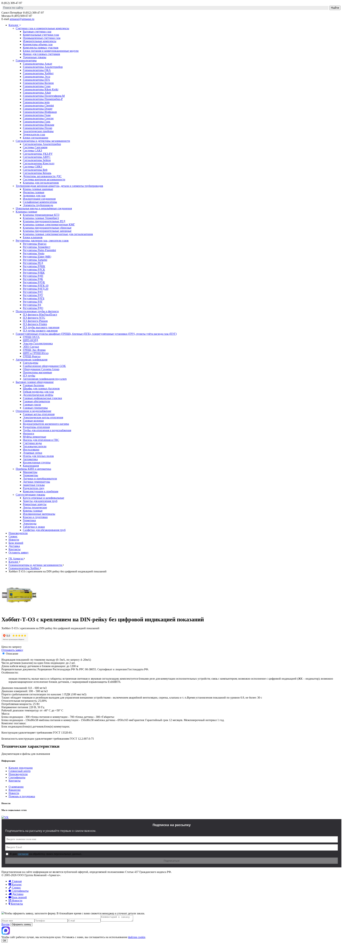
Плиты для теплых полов (38, 456)
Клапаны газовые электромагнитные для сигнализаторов (58, 234)
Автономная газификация (31, 359)
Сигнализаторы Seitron (37, 160)
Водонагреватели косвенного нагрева (46, 423)
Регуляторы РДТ (33, 292)
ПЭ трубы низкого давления (40, 330)
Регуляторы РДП (33, 275)
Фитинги (28, 433)
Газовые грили (32, 404)
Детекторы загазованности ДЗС (42, 176)
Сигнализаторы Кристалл (38, 163)
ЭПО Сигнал (31, 346)
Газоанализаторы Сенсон (38, 118)
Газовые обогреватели (36, 401)
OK (4, 940)
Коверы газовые (33, 510)
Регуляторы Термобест (36, 247)
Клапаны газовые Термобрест (41, 218)
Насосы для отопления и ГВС (41, 439)
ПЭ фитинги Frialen (35, 324)
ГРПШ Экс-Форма (34, 349)
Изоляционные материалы (39, 513)
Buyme (5, 924)
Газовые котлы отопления (38, 414)
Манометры (30, 472)
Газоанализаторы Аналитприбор (43, 66)
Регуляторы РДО (33, 308)
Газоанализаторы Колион (38, 83)
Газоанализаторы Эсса (36, 76)
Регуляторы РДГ (33, 301)
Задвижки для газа (34, 195)
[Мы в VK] (5, 817)
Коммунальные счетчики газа (41, 34)
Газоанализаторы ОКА (37, 70)
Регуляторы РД (32, 304)
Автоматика (30, 459)
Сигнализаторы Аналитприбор (42, 144)
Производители (18, 533)
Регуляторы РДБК (34, 272)
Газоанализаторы (26, 60)
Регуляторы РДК (33, 279)
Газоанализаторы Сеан (37, 86)
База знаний (16, 542)
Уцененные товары (34, 57)
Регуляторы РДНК (34, 266)
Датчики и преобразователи (40, 478)
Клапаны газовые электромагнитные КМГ (49, 224)
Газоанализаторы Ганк (36, 121)
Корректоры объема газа (38, 44)
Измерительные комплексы (39, 41)
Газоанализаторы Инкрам (38, 124)
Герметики (29, 520)
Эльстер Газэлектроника (38, 343)
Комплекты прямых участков (40, 47)
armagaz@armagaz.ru (22, 19)
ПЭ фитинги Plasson (35, 320)
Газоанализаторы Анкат (37, 63)
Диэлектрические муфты (38, 394)
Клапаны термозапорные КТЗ (41, 214)
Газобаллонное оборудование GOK (44, 365)
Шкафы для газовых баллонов (41, 388)
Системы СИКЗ (32, 166)
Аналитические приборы (38, 131)
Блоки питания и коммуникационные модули (51, 50)
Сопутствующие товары (30, 494)
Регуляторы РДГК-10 (35, 285)
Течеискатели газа (34, 134)
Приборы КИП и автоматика (33, 468)
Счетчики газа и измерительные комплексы (42, 28)
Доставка (14, 546)
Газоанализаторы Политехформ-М (44, 95)
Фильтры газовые (33, 192)
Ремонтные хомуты (34, 504)
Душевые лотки (32, 452)
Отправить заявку (12, 650)
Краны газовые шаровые (38, 189)
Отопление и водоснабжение (33, 411)
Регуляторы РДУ (33, 295)
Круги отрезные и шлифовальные (43, 497)
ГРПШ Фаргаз (31, 356)
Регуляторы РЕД (33, 263)
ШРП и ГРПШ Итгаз (35, 353)
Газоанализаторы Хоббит (38, 73)
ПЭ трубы (29, 375)
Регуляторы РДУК (34, 282)
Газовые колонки (33, 420)
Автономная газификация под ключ (45, 378)
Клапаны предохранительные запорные (47, 230)
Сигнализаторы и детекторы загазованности (43, 140)
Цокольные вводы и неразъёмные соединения (44, 208)
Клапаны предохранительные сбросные (47, 227)
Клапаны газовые (26, 211)
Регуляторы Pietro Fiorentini (39, 250)
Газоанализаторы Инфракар (40, 111)
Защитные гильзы (34, 484)
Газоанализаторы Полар (37, 128)
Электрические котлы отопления (43, 417)
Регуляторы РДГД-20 (35, 288)
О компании (16, 786)
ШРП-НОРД (30, 340)
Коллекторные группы (37, 462)
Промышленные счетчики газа (41, 37)
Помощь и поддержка (22, 796)
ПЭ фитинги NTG (34, 317)
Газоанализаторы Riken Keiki (40, 89)
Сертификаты (17, 777)
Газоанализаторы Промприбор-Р (43, 99)
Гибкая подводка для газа (38, 391)
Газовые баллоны (33, 385)
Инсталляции (31, 449)
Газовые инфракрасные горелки (42, 398)
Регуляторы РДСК (34, 269)
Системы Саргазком (35, 147)
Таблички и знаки (34, 526)
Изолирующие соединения (39, 198)
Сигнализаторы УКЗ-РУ (38, 153)
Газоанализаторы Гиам (37, 115)
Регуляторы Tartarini (35, 259)
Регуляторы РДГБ (33, 298)
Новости (14, 539)
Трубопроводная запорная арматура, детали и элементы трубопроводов (59, 185)
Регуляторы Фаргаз (34, 243)
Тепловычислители (34, 446)
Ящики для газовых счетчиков (41, 54)
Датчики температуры (36, 481)
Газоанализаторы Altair (37, 92)
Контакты (15, 549)
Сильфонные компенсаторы (40, 201)
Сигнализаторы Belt (35, 169)
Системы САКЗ (32, 150)
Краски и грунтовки (35, 517)
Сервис (13, 536)
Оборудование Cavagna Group (41, 369)
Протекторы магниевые (37, 372)
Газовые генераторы (35, 407)
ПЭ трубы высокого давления (41, 327)
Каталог (14, 25)
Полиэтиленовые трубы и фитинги (37, 311)
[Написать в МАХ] (5, 933)
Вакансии (15, 789)
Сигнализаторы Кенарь (37, 173)
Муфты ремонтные (34, 436)
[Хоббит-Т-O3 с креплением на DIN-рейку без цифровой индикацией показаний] (19, 610)
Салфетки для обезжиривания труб (44, 529)
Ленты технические (35, 507)
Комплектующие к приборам (40, 491)
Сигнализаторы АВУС (37, 156)
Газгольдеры (30, 362)
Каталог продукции (21, 767)
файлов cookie (136, 937)
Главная (16, 881)
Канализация (31, 465)
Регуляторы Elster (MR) (37, 256)
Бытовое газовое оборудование (35, 382)
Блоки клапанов (33, 237)
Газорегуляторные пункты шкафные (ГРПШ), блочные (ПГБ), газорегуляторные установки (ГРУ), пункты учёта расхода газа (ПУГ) (96, 333)
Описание (12, 653)
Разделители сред (33, 488)
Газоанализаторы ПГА (36, 79)
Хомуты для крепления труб (40, 501)
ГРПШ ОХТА (31, 337)
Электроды (29, 523)
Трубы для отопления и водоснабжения (47, 430)
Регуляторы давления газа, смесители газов (42, 240)
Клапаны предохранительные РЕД (44, 221)
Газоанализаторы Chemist (38, 105)
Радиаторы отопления (36, 427)
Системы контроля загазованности (44, 179)
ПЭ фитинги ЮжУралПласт (40, 314)
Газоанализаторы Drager (37, 108)
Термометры (30, 475)
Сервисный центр (20, 770)
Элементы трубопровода (38, 205)
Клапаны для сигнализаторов (41, 182)
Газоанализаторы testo (36, 102)
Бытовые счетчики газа (37, 31)
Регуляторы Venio (33, 253)
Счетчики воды (32, 443)
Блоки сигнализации (35, 137)
